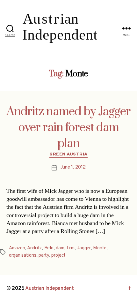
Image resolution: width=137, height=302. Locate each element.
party (44, 256)
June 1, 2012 (73, 167)
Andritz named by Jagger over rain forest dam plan (68, 127)
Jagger (83, 248)
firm (71, 248)
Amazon (17, 248)
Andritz (34, 248)
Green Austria (68, 154)
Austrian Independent (49, 288)
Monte (99, 248)
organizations (22, 256)
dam (60, 248)
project (58, 256)
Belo (49, 248)
